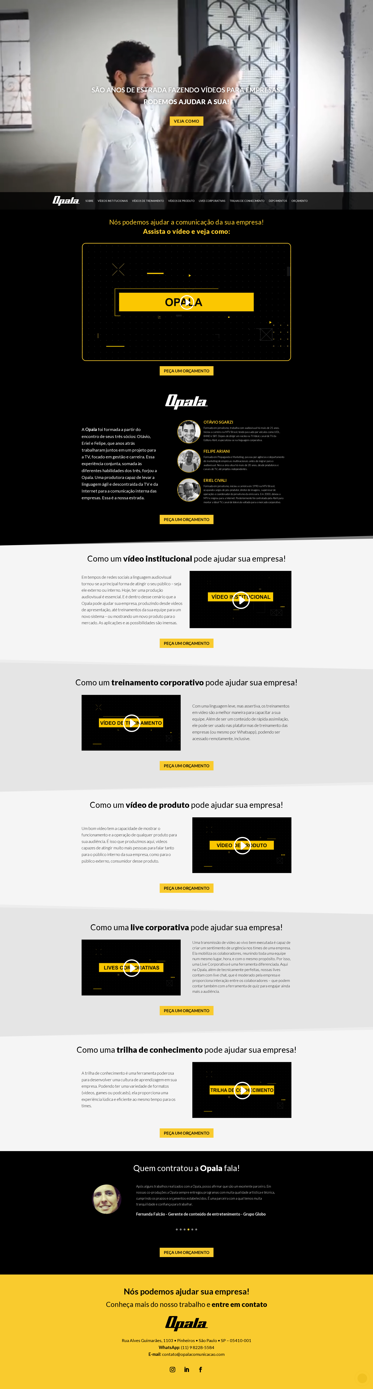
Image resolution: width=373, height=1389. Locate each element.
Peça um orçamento (186, 370)
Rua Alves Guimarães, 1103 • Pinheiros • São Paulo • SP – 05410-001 (186, 1340)
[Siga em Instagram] (172, 1369)
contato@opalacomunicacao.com (193, 1354)
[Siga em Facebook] (200, 1369)
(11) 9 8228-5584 (197, 1347)
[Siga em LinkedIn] (186, 1369)
